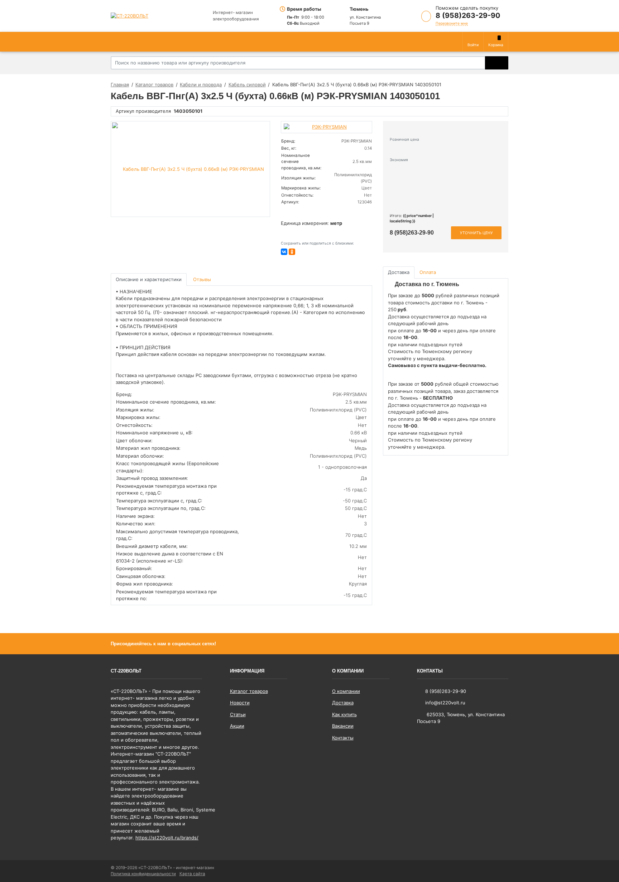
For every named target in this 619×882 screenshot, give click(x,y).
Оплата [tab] (427, 272)
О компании (346, 691)
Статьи (238, 714)
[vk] (490, 643)
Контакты (343, 738)
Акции (237, 726)
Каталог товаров (249, 691)
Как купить (344, 714)
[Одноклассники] (292, 252)
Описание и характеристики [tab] (149, 279)
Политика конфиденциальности (143, 873)
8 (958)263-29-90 (468, 15)
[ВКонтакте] (284, 252)
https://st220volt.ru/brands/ (166, 837)
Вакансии (343, 726)
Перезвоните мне (452, 23)
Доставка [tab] (398, 272)
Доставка (343, 702)
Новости (240, 702)
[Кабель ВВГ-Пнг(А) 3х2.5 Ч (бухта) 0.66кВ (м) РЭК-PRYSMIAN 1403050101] (190, 169)
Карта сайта (192, 873)
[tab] (202, 279)
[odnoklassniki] (503, 643)
